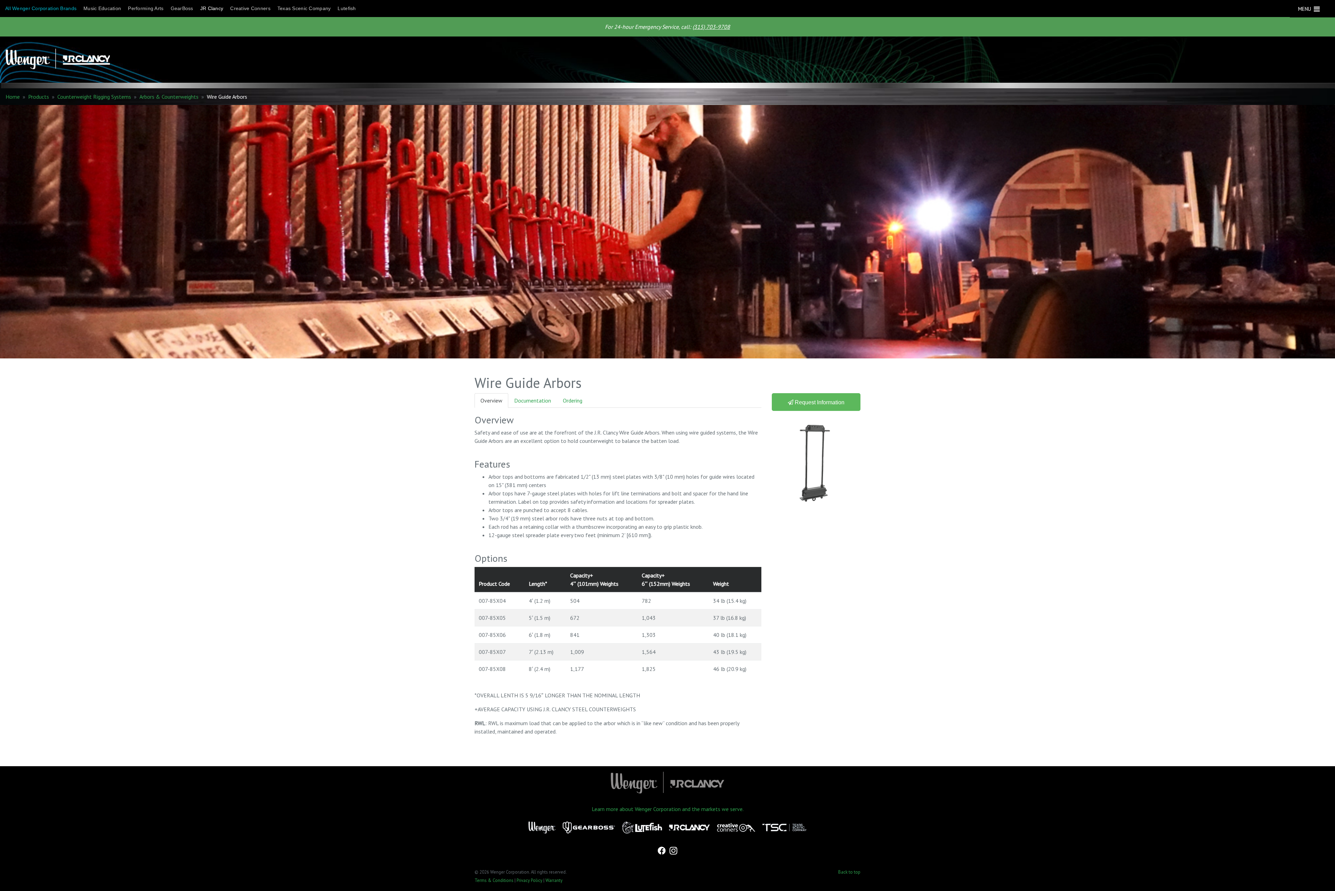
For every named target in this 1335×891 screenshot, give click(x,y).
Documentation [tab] (532, 400)
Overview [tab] (491, 400)
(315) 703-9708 (711, 26)
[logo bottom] (667, 782)
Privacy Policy (529, 880)
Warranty (554, 880)
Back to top (849, 872)
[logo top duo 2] (665, 59)
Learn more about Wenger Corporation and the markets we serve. (668, 808)
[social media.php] (662, 851)
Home (13, 96)
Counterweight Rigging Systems (94, 96)
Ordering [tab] (572, 400)
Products (38, 96)
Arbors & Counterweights (169, 96)
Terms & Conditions (494, 880)
